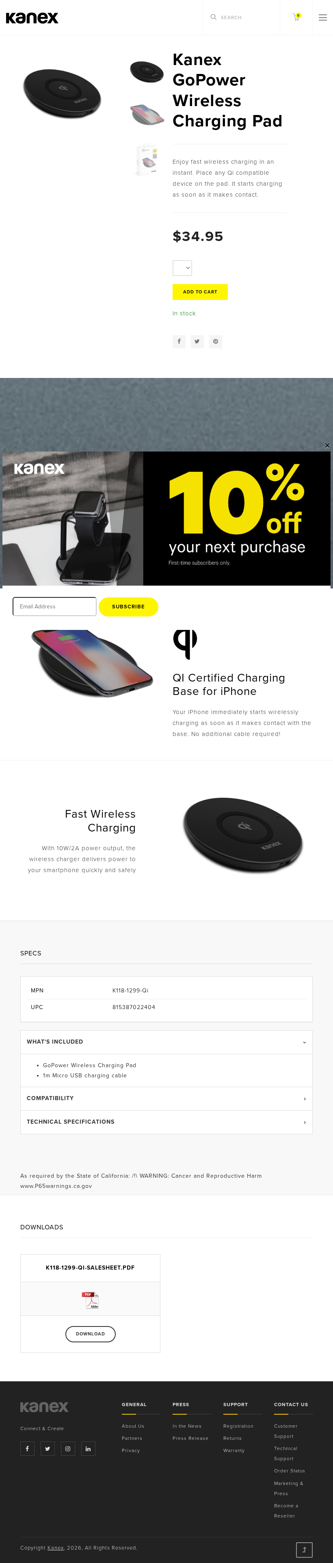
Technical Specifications (71, 1121)
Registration (238, 1426)
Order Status (289, 1471)
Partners (132, 1438)
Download (90, 1334)
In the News (187, 1426)
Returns (232, 1438)
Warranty (234, 1450)
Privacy (131, 1450)
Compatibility (50, 1098)
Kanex (56, 1548)
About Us (133, 1426)
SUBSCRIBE (128, 606)
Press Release (191, 1438)
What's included (55, 1041)
